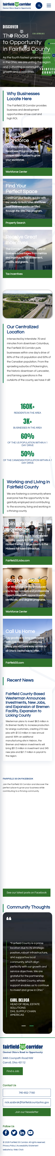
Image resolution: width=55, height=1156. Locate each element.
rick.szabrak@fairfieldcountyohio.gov (27, 1102)
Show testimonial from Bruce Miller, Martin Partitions (23, 1026)
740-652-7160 (27, 1092)
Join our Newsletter (26, 1112)
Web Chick (19, 1150)
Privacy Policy (9, 1146)
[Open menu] (48, 5)
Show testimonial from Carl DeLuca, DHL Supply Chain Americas (31, 1026)
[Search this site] (39, 5)
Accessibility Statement (27, 1146)
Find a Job (13, 1071)
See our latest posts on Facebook (27, 892)
